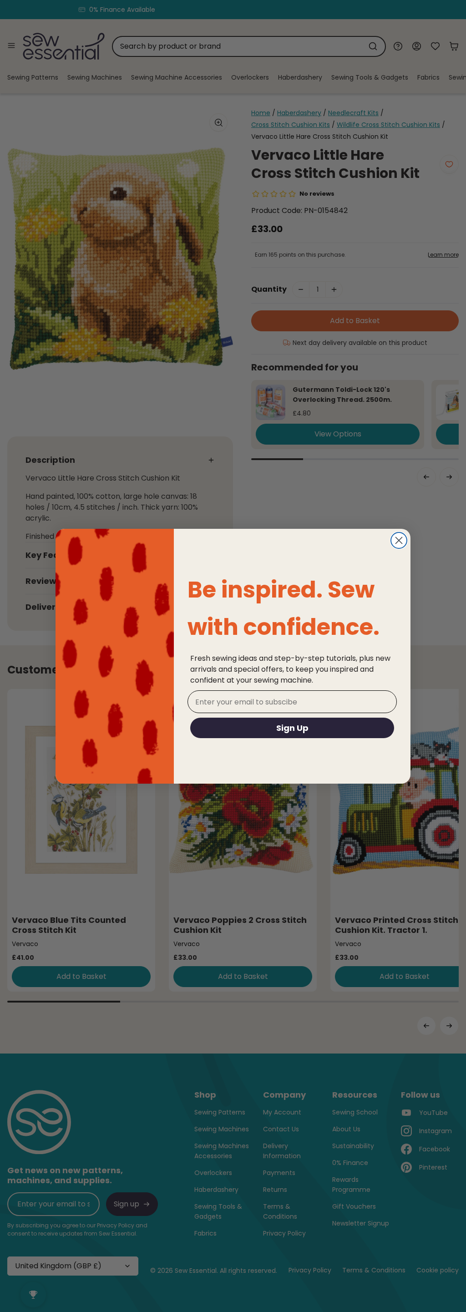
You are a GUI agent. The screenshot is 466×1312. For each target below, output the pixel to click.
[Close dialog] (399, 540)
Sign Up (292, 728)
